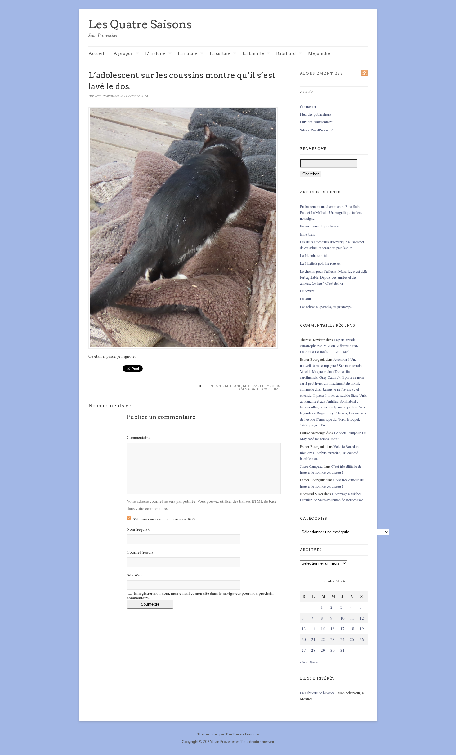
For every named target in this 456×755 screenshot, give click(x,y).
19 (362, 628)
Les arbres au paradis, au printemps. (326, 306)
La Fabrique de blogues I (318, 692)
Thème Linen (208, 734)
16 (332, 628)
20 (304, 639)
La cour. (306, 298)
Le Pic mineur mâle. (314, 255)
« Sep (303, 662)
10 (342, 618)
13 (304, 628)
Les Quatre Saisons (140, 24)
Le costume (269, 389)
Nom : (138, 529)
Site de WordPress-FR (316, 129)
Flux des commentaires (317, 121)
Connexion (308, 106)
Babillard (286, 53)
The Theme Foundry (242, 734)
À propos (123, 53)
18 (352, 628)
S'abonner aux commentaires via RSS (164, 519)
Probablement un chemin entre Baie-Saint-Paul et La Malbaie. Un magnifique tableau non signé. (331, 212)
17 (342, 628)
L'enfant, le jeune (223, 386)
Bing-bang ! (309, 234)
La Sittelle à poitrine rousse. (320, 263)
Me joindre (319, 53)
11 (352, 618)
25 (352, 639)
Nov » (314, 662)
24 (342, 639)
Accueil (96, 53)
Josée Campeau (311, 466)
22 (323, 639)
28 (313, 650)
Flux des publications (315, 114)
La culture (220, 53)
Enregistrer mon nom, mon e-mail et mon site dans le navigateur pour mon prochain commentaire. (200, 595)
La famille (253, 53)
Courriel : (141, 552)
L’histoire (155, 53)
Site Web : (135, 575)
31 (342, 650)
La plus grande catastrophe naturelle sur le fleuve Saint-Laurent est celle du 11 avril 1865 (329, 345)
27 (304, 650)
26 (362, 639)
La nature (187, 53)
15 (323, 628)
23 (332, 639)
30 (332, 650)
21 (313, 639)
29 (323, 650)
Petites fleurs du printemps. (320, 225)
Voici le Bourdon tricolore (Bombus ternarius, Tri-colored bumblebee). (329, 452)
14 (313, 628)
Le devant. (307, 290)
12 (362, 618)
